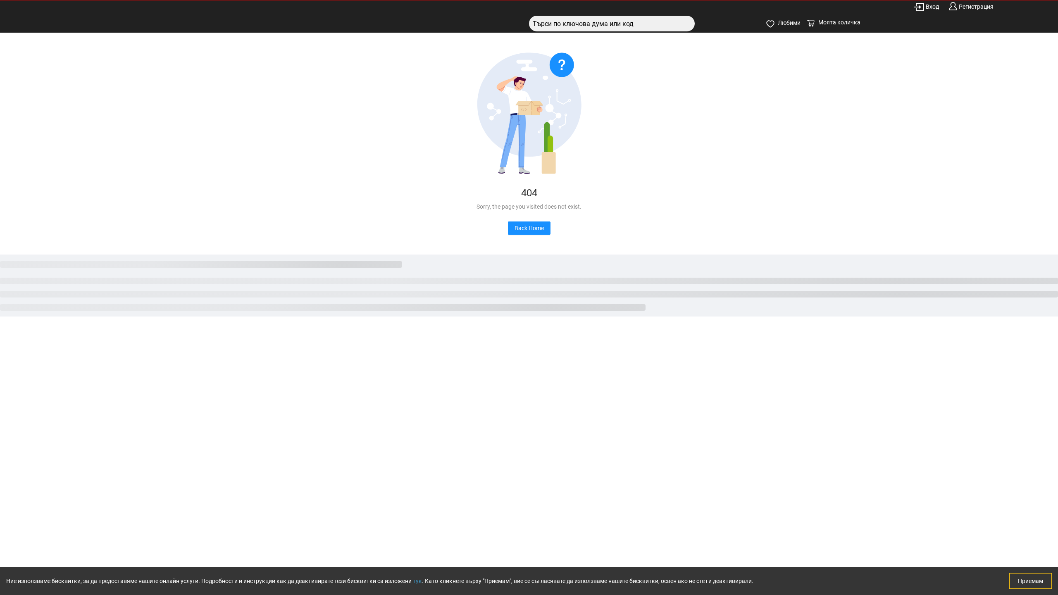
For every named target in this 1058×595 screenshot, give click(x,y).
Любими (789, 22)
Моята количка (839, 22)
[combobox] (612, 23)
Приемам (1030, 581)
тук (417, 581)
